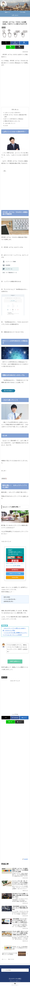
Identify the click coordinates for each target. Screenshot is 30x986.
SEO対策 (5, 677)
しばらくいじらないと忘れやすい (12, 112)
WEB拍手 (4, 478)
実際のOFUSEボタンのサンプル (12, 121)
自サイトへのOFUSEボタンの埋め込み (13, 118)
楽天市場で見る (15, 569)
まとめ (6, 125)
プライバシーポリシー (15, 981)
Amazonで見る (15, 577)
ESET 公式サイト (15, 661)
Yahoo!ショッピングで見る (15, 573)
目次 (13, 109)
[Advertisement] (15, 87)
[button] (19, 47)
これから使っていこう (9, 123)
